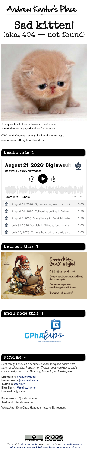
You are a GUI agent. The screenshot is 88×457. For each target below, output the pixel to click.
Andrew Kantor (29, 444)
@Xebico (19, 384)
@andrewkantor (26, 376)
